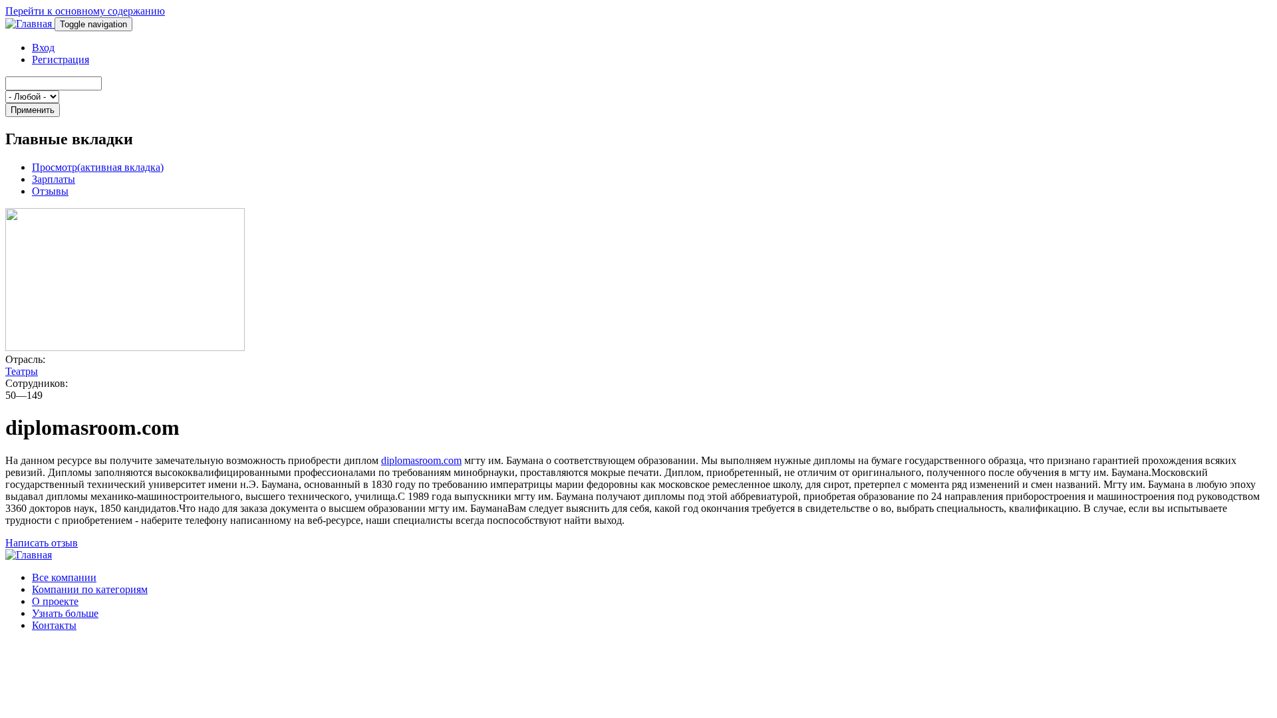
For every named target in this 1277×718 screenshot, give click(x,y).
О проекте (55, 601)
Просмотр (98, 167)
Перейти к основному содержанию (85, 11)
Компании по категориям (90, 589)
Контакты (54, 625)
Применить (33, 110)
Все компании (64, 577)
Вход (43, 47)
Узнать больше (65, 613)
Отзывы (50, 191)
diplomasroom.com (421, 460)
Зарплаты (53, 179)
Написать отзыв (41, 542)
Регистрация (60, 59)
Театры (21, 371)
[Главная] (30, 23)
